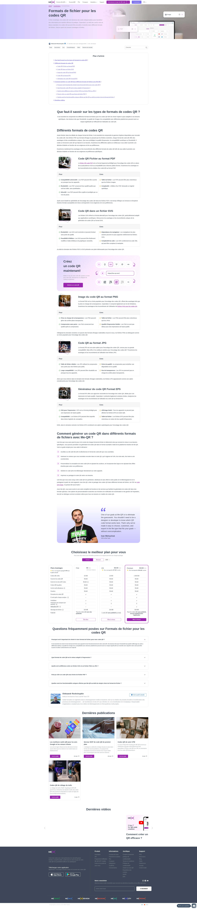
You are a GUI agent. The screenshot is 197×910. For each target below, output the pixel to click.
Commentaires (113, 871)
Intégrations (112, 867)
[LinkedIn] (65, 43)
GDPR (124, 878)
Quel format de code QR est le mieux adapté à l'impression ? (73, 88)
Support (102, 2)
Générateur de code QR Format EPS (67, 78)
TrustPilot (111, 869)
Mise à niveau (111, 619)
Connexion (137, 2)
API (96, 860)
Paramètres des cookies (127, 875)
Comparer (85, 2)
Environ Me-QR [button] (60, 2)
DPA (124, 880)
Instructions (57, 47)
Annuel (88, 559)
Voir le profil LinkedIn (139, 695)
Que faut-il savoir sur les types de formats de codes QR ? (71, 60)
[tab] (98, 644)
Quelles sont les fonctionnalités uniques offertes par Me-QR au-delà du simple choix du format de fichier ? (86, 97)
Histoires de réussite (87, 47)
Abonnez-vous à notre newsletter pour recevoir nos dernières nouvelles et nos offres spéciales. (120, 886)
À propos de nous (114, 858)
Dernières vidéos (60, 100)
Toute (50, 47)
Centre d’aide (143, 871)
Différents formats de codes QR (64, 63)
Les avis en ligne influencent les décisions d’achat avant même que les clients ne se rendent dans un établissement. (63, 748)
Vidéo (78, 47)
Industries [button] (93, 2)
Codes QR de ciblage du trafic (61, 785)
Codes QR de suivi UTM (126, 742)
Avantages (98, 858)
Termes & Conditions (128, 865)
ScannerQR (72, 2)
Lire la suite (55, 756)
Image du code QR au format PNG (66, 72)
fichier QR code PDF (86, 163)
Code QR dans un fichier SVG (65, 69)
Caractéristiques (57, 6)
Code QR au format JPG (64, 75)
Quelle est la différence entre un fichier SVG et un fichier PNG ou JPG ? (76, 91)
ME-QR (50, 6)
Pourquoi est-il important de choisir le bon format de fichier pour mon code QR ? (79, 84)
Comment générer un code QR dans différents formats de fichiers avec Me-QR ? (78, 81)
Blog (140, 862)
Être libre (85, 619)
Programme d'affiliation (101, 862)
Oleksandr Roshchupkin (57, 43)
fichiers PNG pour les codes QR (127, 306)
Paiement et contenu (114, 860)
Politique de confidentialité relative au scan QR (128, 869)
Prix (79, 2)
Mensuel (98, 559)
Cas (63, 47)
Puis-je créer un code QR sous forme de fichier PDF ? (72, 94)
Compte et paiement (128, 858)
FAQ (140, 858)
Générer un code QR (73, 285)
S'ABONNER (144, 892)
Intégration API (55, 606)
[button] (145, 2)
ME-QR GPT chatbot (100, 865)
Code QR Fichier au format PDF (66, 66)
